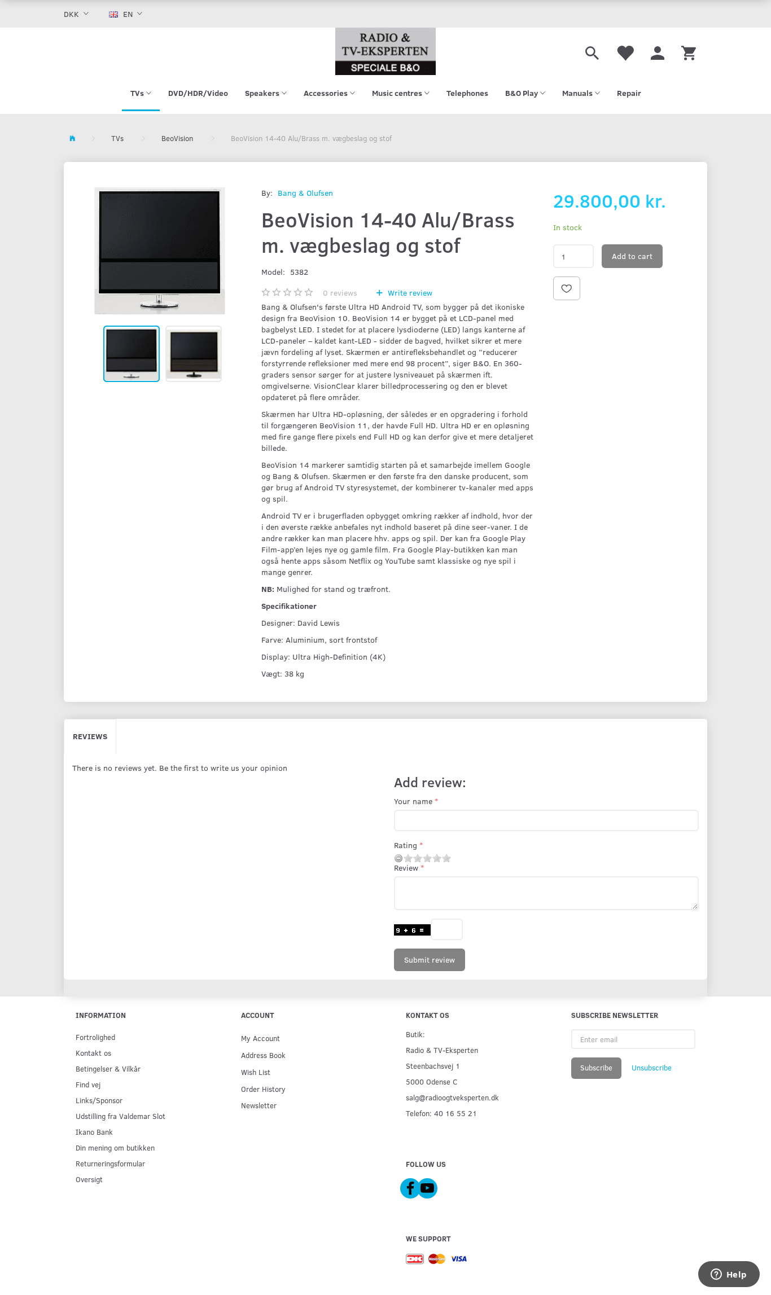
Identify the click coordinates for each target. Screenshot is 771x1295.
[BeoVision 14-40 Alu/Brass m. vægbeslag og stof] (159, 250)
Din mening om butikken (115, 1147)
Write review (409, 292)
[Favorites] (624, 51)
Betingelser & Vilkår (108, 1068)
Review (406, 867)
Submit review (429, 959)
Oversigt (89, 1179)
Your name (413, 801)
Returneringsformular (110, 1163)
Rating (405, 845)
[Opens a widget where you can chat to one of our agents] (729, 1275)
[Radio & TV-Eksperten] (385, 51)
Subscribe (596, 1068)
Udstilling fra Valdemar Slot (120, 1116)
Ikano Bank (94, 1131)
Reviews (90, 736)
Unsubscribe (652, 1068)
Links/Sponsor (99, 1100)
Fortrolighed (95, 1037)
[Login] (657, 51)
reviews (340, 292)
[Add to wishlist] (566, 288)
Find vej (88, 1084)
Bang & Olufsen (305, 192)
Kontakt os (93, 1052)
